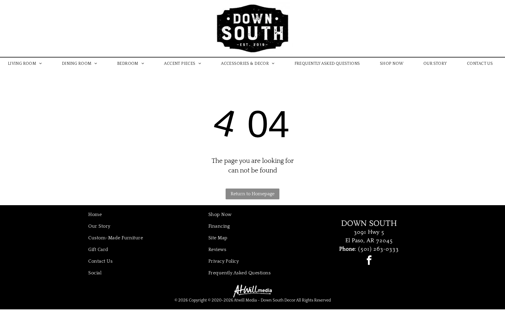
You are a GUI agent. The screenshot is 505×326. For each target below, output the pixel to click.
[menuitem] (27, 63)
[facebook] (369, 261)
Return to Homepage (252, 193)
